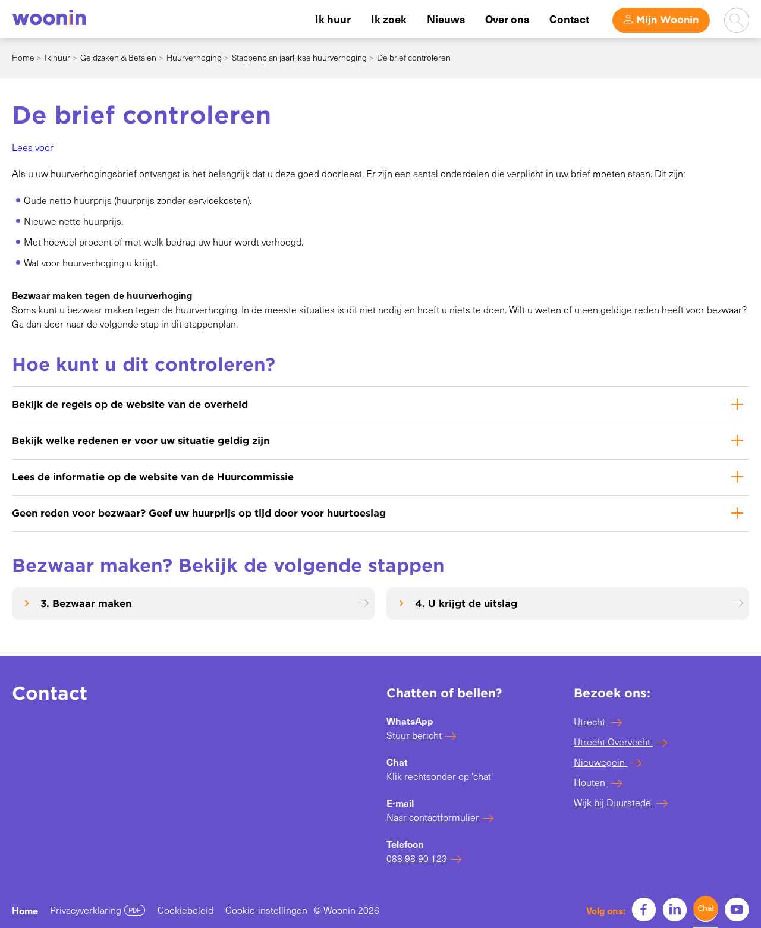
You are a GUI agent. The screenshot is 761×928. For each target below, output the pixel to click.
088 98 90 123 (416, 858)
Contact (569, 18)
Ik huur (333, 18)
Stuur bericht (414, 735)
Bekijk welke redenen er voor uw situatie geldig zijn (140, 440)
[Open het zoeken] (736, 20)
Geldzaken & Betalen (118, 57)
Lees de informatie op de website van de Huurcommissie (153, 477)
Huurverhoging (194, 57)
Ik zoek (389, 18)
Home (23, 57)
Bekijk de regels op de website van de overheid (130, 404)
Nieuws (446, 18)
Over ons (507, 18)
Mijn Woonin (667, 20)
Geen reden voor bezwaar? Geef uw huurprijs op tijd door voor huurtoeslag (199, 513)
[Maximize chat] (705, 908)
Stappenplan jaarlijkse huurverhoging (299, 57)
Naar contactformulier (432, 817)
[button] (33, 147)
